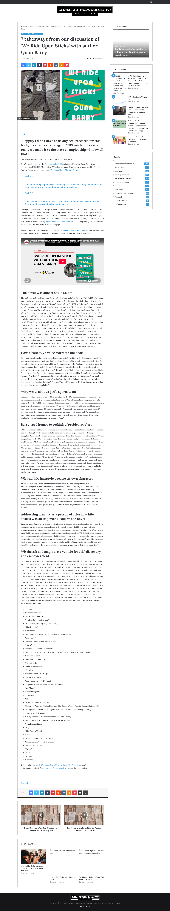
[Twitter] (28, 65)
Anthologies (119, 167)
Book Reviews (120, 171)
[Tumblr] (39, 65)
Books (23, 134)
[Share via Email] (80, 792)
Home (24, 26)
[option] (131, 44)
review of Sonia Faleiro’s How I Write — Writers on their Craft (138, 139)
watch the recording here (74, 230)
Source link (26, 783)
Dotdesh (117, 903)
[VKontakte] (56, 65)
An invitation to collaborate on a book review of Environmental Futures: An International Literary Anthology (138, 126)
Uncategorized (120, 204)
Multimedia (119, 189)
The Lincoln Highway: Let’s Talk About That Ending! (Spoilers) (91, 878)
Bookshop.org (74, 765)
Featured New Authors (123, 178)
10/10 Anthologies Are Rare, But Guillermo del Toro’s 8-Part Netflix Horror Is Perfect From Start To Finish (137, 81)
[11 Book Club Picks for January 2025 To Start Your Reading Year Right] (33, 856)
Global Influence (121, 201)
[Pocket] (66, 65)
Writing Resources (122, 175)
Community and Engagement (39, 26)
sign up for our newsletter (57, 768)
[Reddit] (50, 65)
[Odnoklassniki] (61, 65)
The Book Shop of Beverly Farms (54, 765)
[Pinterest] (45, 65)
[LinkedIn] (34, 65)
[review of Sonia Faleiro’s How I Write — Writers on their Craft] (119, 140)
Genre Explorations (122, 182)
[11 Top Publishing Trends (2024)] (119, 100)
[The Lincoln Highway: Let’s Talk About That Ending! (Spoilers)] (91, 862)
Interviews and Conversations (126, 164)
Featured (118, 197)
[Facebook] (23, 65)
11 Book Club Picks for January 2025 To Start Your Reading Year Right (33, 868)
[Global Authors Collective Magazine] (85, 11)
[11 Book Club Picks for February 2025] (62, 862)
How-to (118, 186)
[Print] (85, 792)
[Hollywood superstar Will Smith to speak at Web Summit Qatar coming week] (119, 110)
